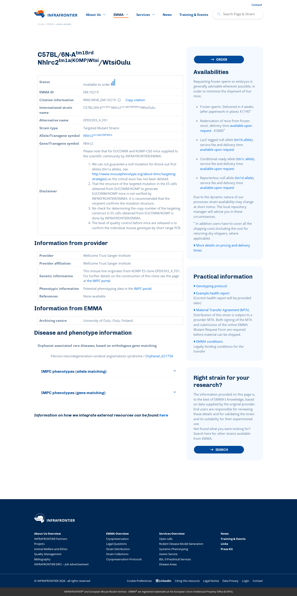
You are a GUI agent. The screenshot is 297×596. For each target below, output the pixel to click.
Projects (39, 544)
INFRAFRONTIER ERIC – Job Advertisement (61, 564)
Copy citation (135, 100)
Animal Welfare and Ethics (50, 549)
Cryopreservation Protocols (124, 559)
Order (221, 59)
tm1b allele (243, 140)
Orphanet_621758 (159, 356)
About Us (93, 14)
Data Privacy (230, 581)
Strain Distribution (118, 549)
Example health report (212, 293)
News (167, 14)
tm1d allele (244, 178)
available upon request (217, 149)
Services (143, 14)
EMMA (50, 24)
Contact (257, 5)
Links (224, 544)
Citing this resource (187, 581)
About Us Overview (47, 534)
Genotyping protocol (211, 286)
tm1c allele (245, 159)
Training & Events (193, 14)
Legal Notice (211, 581)
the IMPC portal (98, 281)
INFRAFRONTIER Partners (50, 539)
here (163, 415)
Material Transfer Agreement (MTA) (222, 310)
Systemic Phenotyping (173, 549)
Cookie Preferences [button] (139, 581)
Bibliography (42, 559)
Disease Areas (168, 564)
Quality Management (48, 554)
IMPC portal (143, 288)
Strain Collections (117, 554)
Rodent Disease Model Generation (181, 544)
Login (245, 581)
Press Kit (227, 549)
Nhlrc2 (97, 135)
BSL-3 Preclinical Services (175, 559)
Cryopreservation (117, 539)
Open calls (165, 539)
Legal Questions (116, 544)
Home (41, 24)
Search (221, 449)
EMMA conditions (209, 341)
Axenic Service (168, 554)
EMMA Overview (117, 534)
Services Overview (172, 534)
